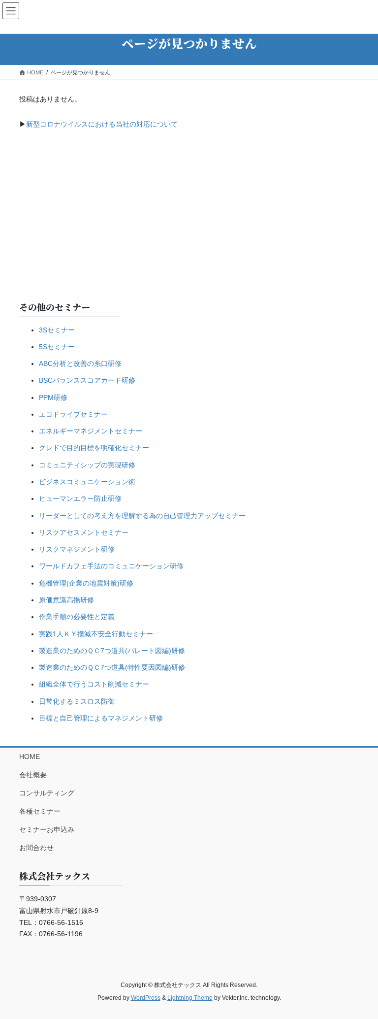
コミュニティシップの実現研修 (87, 465)
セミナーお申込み (46, 829)
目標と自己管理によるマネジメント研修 (101, 718)
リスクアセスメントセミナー (83, 532)
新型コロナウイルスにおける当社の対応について (102, 124)
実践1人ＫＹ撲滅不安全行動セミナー (96, 634)
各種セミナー (40, 811)
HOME (29, 756)
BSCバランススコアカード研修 (87, 380)
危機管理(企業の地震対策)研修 (86, 583)
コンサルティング (46, 793)
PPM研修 (53, 397)
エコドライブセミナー (73, 414)
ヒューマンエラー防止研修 (80, 498)
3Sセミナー (57, 330)
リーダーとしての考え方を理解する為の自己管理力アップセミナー (142, 516)
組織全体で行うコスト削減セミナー (94, 684)
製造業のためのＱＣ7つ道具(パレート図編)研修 (112, 651)
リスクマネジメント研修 (77, 549)
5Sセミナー (57, 347)
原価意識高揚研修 (66, 600)
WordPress (145, 997)
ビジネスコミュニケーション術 (87, 482)
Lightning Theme (190, 997)
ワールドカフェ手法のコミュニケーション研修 (111, 566)
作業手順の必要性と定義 (77, 617)
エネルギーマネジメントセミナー (90, 431)
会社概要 (33, 775)
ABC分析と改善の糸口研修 (80, 363)
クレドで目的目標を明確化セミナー (94, 448)
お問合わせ (36, 848)
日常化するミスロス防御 (77, 701)
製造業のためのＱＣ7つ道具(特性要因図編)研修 (112, 667)
